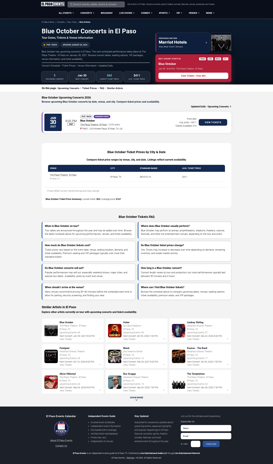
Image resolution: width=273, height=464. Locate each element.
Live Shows (125, 13)
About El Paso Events (61, 440)
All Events (65, 13)
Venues (193, 13)
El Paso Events (48, 22)
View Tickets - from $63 (193, 76)
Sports (163, 13)
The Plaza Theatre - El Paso (93, 124)
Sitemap (130, 458)
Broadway (107, 13)
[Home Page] (53, 4)
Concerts (86, 13)
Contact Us (61, 445)
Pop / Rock (72, 22)
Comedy (145, 13)
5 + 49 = (184, 444)
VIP (178, 13)
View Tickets (213, 122)
